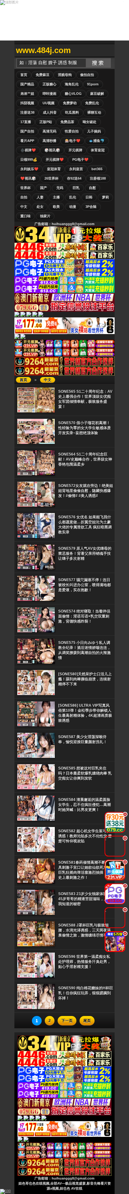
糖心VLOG (73, 93)
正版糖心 (49, 84)
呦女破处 (89, 122)
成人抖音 (50, 112)
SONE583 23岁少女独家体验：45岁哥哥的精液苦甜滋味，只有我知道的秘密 (84, 899)
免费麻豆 (42, 75)
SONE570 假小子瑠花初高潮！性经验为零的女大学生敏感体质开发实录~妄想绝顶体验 (84, 428)
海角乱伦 (72, 84)
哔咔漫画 (49, 93)
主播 (56, 197)
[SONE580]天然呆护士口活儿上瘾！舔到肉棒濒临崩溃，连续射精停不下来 (85, 679)
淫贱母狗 (65, 75)
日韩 (88, 197)
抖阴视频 (27, 103)
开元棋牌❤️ (55, 159)
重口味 (25, 216)
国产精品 (27, 84)
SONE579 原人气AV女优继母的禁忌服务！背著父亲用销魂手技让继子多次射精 (84, 553)
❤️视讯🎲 (28, 178)
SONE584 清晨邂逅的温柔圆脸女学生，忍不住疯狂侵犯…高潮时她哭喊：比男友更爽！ (84, 804)
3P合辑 (90, 206)
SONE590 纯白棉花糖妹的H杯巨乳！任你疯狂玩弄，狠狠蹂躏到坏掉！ (85, 993)
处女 (40, 206)
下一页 (67, 1020)
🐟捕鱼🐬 (97, 141)
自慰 (92, 188)
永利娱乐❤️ (29, 169)
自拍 (23, 197)
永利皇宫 (76, 169)
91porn (93, 84)
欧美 (56, 206)
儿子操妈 (94, 131)
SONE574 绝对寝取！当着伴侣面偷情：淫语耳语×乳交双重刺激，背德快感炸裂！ (84, 616)
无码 (59, 188)
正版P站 (45, 122)
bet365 (96, 169)
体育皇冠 (98, 150)
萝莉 (105, 197)
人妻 (40, 197)
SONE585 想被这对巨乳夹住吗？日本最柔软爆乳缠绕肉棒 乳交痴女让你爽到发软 (85, 773)
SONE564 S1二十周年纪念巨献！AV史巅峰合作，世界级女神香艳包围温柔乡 (85, 459)
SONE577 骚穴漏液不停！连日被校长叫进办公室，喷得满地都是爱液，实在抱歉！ (84, 585)
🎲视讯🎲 (52, 150)
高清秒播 (49, 141)
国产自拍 (27, 131)
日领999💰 (28, 159)
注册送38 (27, 112)
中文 (23, 206)
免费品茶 (67, 122)
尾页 (87, 1020)
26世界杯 (51, 178)
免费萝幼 (70, 103)
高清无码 (49, 131)
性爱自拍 (72, 131)
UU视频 (48, 103)
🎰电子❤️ (72, 141)
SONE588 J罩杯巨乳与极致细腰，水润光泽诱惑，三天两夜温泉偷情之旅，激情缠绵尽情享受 (84, 930)
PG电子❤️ (80, 159)
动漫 (72, 206)
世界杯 (25, 188)
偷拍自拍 (87, 75)
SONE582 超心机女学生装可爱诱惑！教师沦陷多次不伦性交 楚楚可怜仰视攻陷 (85, 836)
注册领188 (98, 178)
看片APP (27, 141)
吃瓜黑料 (72, 112)
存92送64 (74, 178)
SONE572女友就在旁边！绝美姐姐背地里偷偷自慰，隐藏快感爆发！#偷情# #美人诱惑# (85, 491)
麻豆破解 (97, 93)
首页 (23, 75)
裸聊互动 (94, 112)
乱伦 (72, 197)
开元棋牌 (75, 150)
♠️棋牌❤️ (28, 150)
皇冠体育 (54, 169)
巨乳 (76, 188)
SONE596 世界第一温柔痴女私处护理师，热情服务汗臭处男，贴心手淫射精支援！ (84, 961)
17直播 (25, 122)
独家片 (45, 216)
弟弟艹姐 (27, 93)
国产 (43, 188)
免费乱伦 (92, 103)
